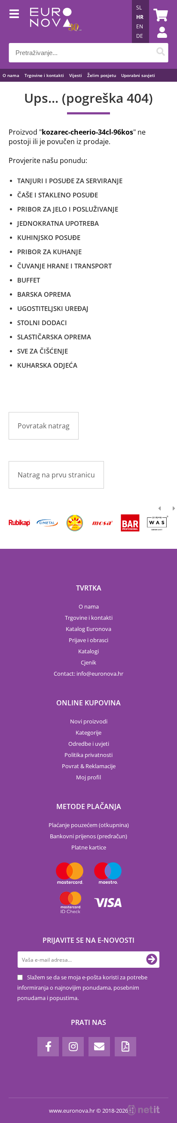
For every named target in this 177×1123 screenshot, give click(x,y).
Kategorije (88, 732)
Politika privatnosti (88, 755)
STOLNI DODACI (42, 322)
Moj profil (88, 777)
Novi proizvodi (88, 721)
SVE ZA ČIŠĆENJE (42, 351)
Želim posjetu (101, 75)
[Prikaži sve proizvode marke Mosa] (102, 523)
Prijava (158, 41)
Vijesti (75, 75)
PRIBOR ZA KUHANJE (49, 251)
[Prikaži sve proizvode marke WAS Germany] (157, 523)
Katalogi (88, 651)
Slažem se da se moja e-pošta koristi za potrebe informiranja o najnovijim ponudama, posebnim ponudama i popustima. (82, 987)
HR (139, 17)
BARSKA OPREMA (44, 294)
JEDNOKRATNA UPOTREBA (58, 223)
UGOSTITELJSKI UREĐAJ (52, 308)
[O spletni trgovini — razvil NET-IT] (143, 1110)
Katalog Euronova (88, 629)
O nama (11, 75)
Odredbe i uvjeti (88, 744)
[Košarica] (159, 15)
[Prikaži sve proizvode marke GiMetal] (47, 523)
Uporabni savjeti (138, 75)
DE (139, 36)
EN (139, 26)
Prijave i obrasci (88, 640)
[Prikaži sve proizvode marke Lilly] (74, 523)
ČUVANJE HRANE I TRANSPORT (64, 266)
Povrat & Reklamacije (89, 766)
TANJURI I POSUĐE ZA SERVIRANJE (69, 180)
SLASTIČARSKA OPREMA (54, 336)
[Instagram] (73, 1046)
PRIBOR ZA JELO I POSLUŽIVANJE (67, 209)
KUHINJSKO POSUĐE (48, 237)
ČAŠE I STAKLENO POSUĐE (57, 195)
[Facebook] (48, 1046)
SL (139, 7)
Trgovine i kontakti (44, 75)
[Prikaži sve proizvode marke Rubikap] (19, 523)
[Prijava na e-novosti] (151, 959)
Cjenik (88, 662)
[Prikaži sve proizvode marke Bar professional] (129, 523)
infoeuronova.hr (99, 673)
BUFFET (28, 280)
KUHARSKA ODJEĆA (47, 365)
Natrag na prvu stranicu (56, 475)
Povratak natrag (44, 426)
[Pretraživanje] (160, 52)
